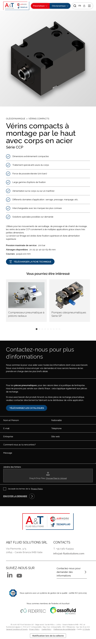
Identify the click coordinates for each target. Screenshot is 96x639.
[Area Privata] (84, 5)
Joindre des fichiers (12, 467)
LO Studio (86, 629)
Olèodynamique (15, 118)
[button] (79, 6)
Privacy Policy (37, 489)
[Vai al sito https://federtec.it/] (33, 610)
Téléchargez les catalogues (26, 408)
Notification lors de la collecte (48, 635)
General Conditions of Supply (17, 629)
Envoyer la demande (15, 496)
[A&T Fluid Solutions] (16, 6)
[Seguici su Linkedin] (10, 575)
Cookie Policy (46, 629)
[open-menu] (89, 6)
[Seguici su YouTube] (19, 576)
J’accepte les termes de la (25, 489)
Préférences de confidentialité (64, 629)
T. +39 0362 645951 (63, 548)
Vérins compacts (38, 118)
